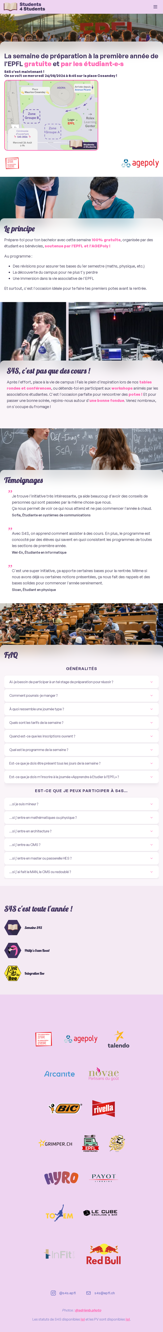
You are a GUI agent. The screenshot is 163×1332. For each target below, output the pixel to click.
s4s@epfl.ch (104, 1293)
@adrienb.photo (88, 1310)
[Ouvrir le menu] (155, 7)
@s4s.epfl (67, 1293)
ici (83, 1319)
